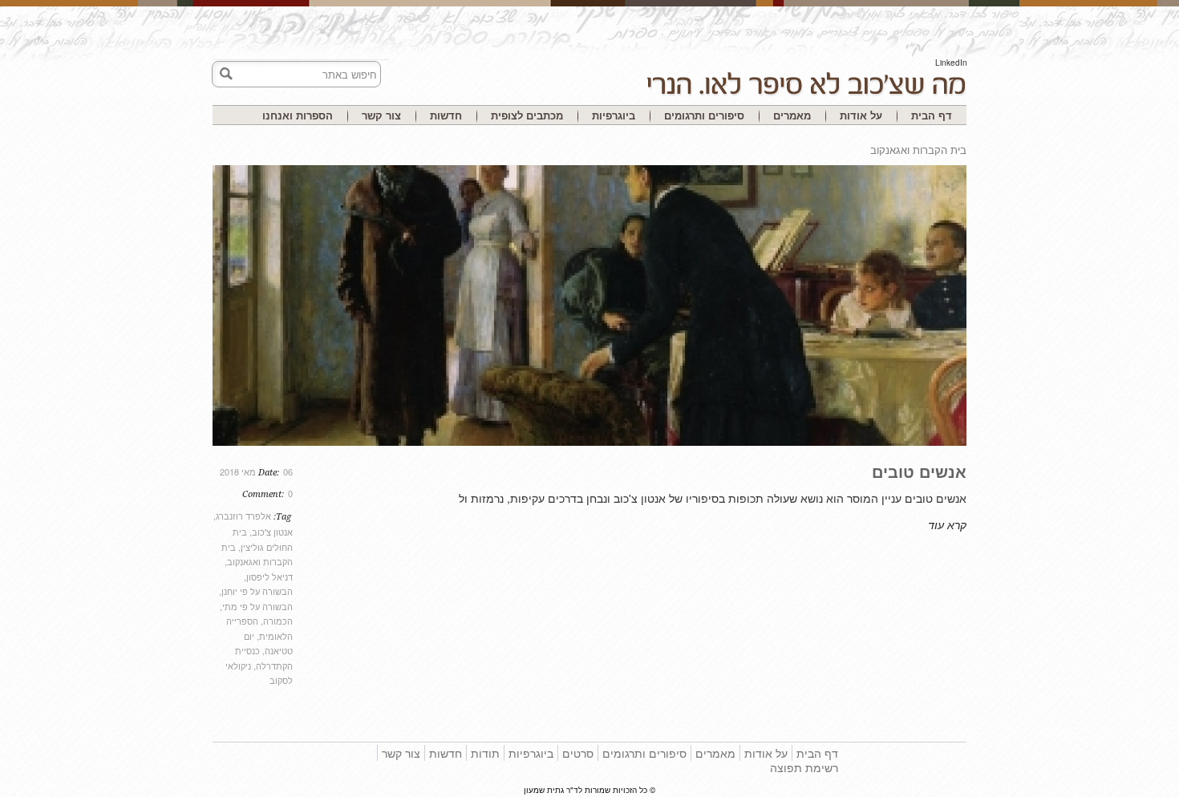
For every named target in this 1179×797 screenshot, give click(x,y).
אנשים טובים (919, 471)
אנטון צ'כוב (272, 531)
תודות (485, 753)
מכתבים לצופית (527, 115)
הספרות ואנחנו (297, 115)
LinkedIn (951, 62)
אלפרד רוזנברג (243, 515)
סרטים (578, 753)
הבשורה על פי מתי (257, 606)
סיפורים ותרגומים (704, 115)
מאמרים (792, 115)
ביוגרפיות (613, 115)
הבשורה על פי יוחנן (257, 591)
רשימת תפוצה (804, 767)
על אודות (861, 115)
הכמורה (278, 620)
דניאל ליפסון (269, 576)
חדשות (446, 115)
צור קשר (381, 115)
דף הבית (931, 115)
